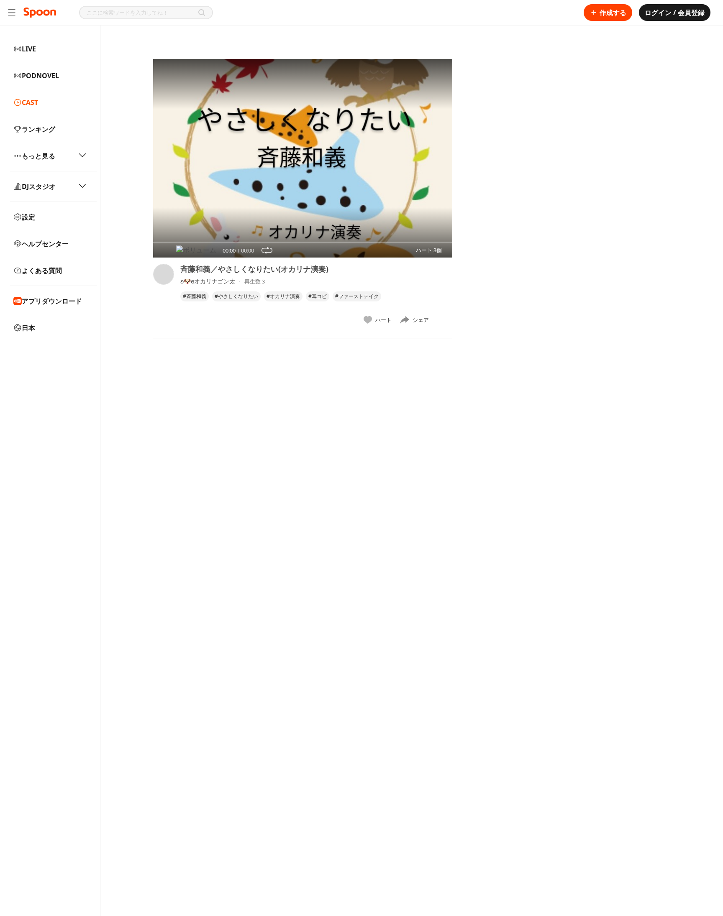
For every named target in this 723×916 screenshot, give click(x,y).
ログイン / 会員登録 (675, 12)
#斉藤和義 (194, 296)
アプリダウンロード (52, 301)
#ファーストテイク (357, 296)
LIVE (29, 49)
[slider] (153, 242)
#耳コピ (317, 296)
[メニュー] (12, 13)
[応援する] (444, 319)
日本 (28, 327)
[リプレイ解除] (267, 250)
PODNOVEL (40, 75)
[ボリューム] (196, 250)
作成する (613, 12)
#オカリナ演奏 (283, 296)
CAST (30, 102)
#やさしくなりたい (236, 296)
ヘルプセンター (45, 243)
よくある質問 (42, 270)
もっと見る (38, 156)
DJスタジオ (39, 186)
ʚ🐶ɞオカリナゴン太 (207, 281)
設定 (28, 217)
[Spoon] (39, 12)
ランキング (38, 129)
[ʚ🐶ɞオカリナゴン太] (163, 296)
